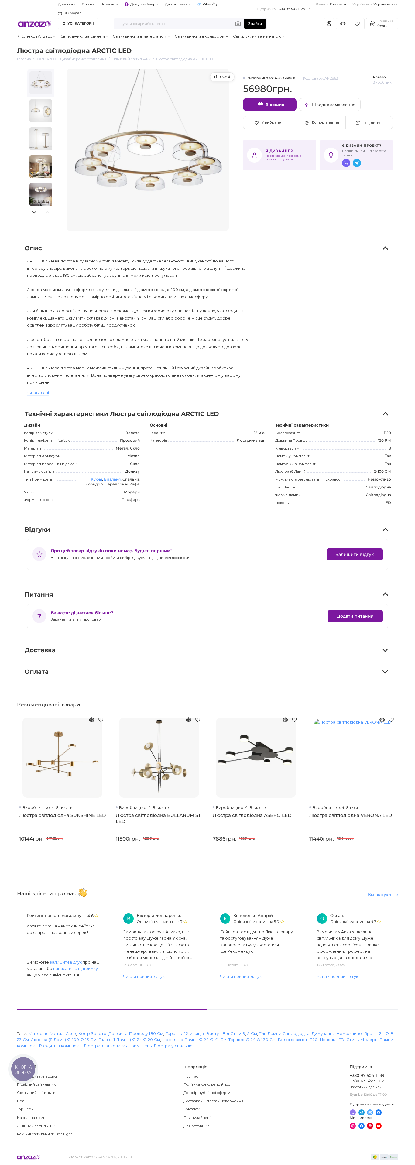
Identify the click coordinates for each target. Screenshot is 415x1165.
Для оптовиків (177, 4)
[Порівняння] (343, 23)
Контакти (110, 4)
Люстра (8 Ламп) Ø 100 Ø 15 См (63, 1039)
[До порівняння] (92, 719)
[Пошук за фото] (237, 23)
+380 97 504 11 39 (281, 9)
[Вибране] (357, 23)
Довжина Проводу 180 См (135, 1033)
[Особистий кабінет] (329, 23)
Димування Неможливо (337, 1033)
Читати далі (38, 393)
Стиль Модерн (361, 1039)
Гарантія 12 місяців (184, 1033)
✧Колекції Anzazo (35, 36)
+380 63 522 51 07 (367, 1081)
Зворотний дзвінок (365, 1087)
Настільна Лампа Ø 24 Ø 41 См (194, 1039)
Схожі (225, 77)
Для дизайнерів (144, 4)
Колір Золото (92, 1033)
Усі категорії (80, 23)
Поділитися (373, 123)
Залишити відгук (355, 554)
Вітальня (112, 479)
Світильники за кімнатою (257, 36)
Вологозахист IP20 (297, 1039)
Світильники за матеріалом (140, 36)
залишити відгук (66, 962)
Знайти (255, 24)
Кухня (96, 479)
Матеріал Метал (45, 1033)
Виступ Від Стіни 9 (225, 1033)
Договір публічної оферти (206, 1093)
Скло (71, 1033)
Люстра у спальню (173, 1045)
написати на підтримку (75, 968)
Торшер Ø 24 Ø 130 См (252, 1039)
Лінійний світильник (36, 1126)
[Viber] (346, 163)
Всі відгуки (379, 894)
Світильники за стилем (82, 36)
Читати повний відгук (144, 976)
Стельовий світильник (37, 1093)
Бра (20, 1101)
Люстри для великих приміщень (118, 1045)
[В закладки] (101, 719)
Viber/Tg (210, 4)
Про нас (190, 1076)
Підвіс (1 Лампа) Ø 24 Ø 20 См (129, 1039)
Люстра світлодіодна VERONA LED (350, 815)
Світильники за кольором (200, 36)
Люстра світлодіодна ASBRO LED (252, 815)
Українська (372, 4)
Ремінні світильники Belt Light (44, 1134)
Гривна (329, 4)
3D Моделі (73, 13)
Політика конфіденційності (207, 1084)
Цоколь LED (332, 1039)
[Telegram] (357, 163)
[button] (34, 212)
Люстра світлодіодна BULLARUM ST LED (158, 818)
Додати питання (355, 616)
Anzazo (379, 77)
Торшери (25, 1109)
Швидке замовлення (333, 104)
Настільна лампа (32, 1117)
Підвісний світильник (36, 1084)
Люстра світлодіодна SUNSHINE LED (62, 815)
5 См (252, 1033)
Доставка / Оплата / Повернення (213, 1101)
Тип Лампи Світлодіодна (284, 1033)
